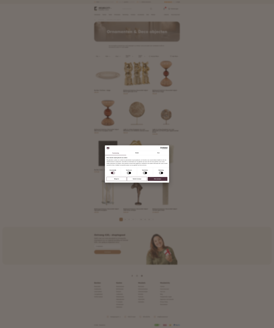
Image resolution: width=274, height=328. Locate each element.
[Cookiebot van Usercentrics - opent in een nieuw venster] (161, 148)
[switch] (129, 173)
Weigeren (116, 178)
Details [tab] (137, 152)
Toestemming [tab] (115, 153)
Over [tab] (158, 152)
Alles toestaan (157, 178)
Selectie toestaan (137, 178)
